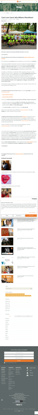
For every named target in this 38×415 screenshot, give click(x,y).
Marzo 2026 (7, 310)
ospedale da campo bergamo (11, 295)
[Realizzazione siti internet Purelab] (19, 411)
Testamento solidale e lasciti (12, 383)
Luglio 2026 (7, 303)
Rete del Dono (30, 141)
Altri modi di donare (12, 385)
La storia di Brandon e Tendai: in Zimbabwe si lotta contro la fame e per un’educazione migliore (18, 173)
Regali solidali (32, 367)
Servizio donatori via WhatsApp (20, 399)
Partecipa (18, 367)
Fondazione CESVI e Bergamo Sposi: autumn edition (10, 187)
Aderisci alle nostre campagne (19, 370)
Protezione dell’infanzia (3, 376)
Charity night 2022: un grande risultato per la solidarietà (11, 201)
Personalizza (18, 215)
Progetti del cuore (11, 381)
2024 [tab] (19, 316)
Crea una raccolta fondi (11, 377)
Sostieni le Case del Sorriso (12, 370)
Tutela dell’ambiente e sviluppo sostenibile (4, 379)
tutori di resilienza (20, 295)
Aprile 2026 (7, 308)
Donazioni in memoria (10, 379)
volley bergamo (28, 295)
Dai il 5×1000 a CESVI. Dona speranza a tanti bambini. (11, 373)
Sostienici (11, 367)
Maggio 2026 (7, 306)
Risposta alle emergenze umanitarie (3, 371)
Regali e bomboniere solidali (11, 388)
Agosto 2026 (7, 301)
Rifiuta (7, 215)
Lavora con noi (18, 374)
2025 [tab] (10, 316)
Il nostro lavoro (3, 368)
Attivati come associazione (18, 372)
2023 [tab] (28, 316)
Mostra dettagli (32, 212)
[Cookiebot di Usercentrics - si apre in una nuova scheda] (32, 199)
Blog (31, 370)
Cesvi (18, 19)
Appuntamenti (4, 19)
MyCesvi (31, 372)
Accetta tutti (31, 215)
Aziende (31, 375)
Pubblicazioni (3, 383)
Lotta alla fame (3, 374)
